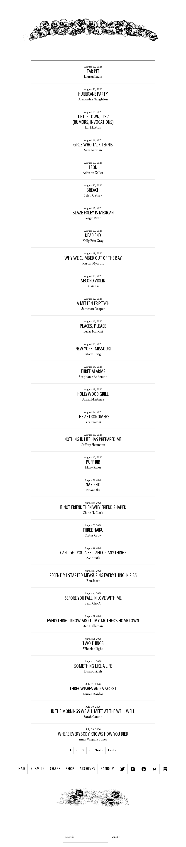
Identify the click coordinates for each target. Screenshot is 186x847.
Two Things (93, 643)
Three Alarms (93, 371)
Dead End (93, 235)
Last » (112, 750)
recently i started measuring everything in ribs (93, 575)
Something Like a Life (93, 666)
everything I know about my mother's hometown (93, 621)
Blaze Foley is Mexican (93, 213)
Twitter (122, 769)
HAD (21, 769)
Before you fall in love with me (93, 598)
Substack (165, 769)
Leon (93, 167)
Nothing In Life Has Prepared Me (93, 439)
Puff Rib (93, 462)
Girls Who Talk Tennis (93, 145)
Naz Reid (93, 485)
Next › (99, 750)
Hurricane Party (93, 94)
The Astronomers (93, 417)
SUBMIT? (37, 769)
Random (107, 769)
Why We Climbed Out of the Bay (93, 258)
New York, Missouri (93, 349)
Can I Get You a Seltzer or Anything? (93, 553)
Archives (87, 769)
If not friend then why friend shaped (93, 507)
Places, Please (93, 326)
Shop (70, 769)
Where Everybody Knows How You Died (93, 734)
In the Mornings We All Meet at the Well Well (93, 711)
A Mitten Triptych (93, 303)
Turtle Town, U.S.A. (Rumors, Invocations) (93, 119)
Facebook (144, 769)
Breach (93, 190)
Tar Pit (93, 71)
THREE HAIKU (93, 530)
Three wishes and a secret (93, 689)
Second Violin (93, 281)
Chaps (55, 769)
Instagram (133, 769)
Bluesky (154, 769)
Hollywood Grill (93, 394)
